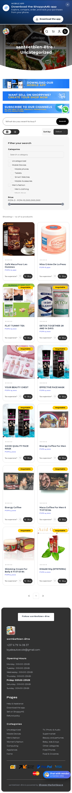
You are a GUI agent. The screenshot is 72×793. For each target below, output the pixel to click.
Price (10, 197)
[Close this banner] (67, 4)
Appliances (12, 749)
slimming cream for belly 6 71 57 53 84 (16, 570)
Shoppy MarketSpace (51, 785)
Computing (12, 745)
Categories (14, 149)
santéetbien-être (34, 47)
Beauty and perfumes (53, 737)
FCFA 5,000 (45, 331)
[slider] (9, 204)
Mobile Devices (14, 733)
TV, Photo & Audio (51, 729)
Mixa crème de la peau (53, 264)
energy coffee (13, 507)
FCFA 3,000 (45, 390)
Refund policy (13, 715)
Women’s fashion (15, 741)
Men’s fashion (13, 737)
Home (10, 754)
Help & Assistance (15, 703)
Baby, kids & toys (51, 741)
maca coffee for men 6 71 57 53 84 (53, 508)
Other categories (51, 745)
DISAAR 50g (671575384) (53, 569)
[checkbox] (9, 161)
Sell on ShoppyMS (15, 711)
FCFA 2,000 (45, 572)
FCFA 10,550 (10, 270)
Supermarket (49, 733)
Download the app (16, 707)
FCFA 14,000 (11, 390)
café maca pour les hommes (16, 265)
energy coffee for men (53, 446)
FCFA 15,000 (11, 329)
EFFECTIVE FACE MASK (52, 387)
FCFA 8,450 (45, 267)
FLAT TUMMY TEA (14, 325)
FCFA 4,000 (45, 449)
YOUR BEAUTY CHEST (16, 387)
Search (62, 121)
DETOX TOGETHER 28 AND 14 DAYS (52, 327)
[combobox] (60, 132)
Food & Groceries (51, 754)
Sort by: (47, 132)
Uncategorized (36, 52)
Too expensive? (11, 276)
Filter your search (19, 143)
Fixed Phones (49, 749)
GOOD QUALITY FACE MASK (16, 447)
